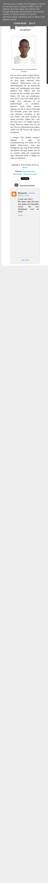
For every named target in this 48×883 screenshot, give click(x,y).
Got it (32, 23)
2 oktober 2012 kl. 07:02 (26, 194)
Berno (25, 167)
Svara (20, 215)
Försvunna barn (30, 174)
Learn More (20, 23)
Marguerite (22, 193)
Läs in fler (25, 260)
